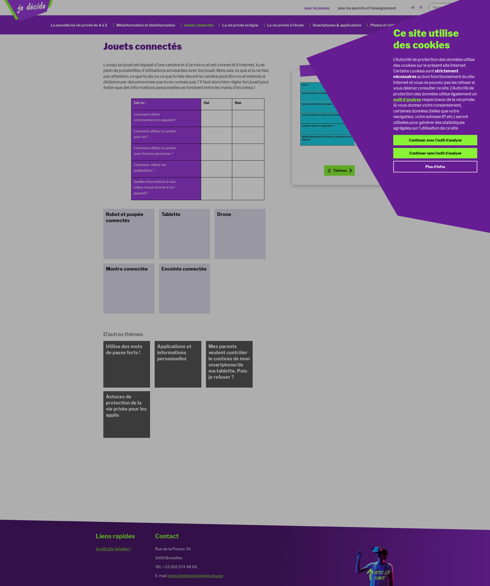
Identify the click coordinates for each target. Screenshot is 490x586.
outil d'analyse (407, 99)
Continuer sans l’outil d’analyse (435, 153)
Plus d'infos (435, 166)
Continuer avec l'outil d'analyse (435, 140)
